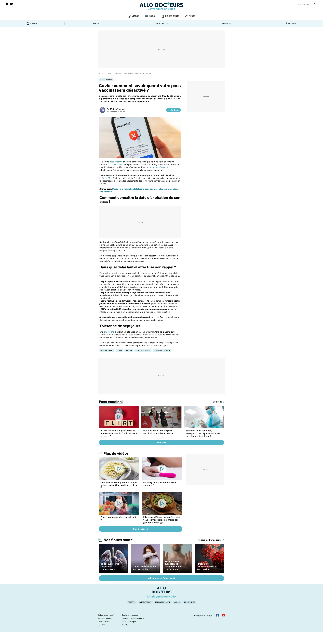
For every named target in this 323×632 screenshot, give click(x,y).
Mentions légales (105, 618)
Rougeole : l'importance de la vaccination (207, 566)
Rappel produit (145, 602)
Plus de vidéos (116, 453)
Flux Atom (125, 625)
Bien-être (160, 23)
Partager (175, 110)
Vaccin (129, 350)
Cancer (177, 602)
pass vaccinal (116, 161)
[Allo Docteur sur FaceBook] (7, 4)
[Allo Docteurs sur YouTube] (11, 4)
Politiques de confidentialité (133, 618)
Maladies (117, 73)
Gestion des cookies (130, 615)
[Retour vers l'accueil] (161, 6)
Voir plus (161, 442)
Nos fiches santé (118, 540)
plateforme (109, 332)
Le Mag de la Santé (162, 350)
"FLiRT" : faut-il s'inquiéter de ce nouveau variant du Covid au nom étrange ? (118, 433)
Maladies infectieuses (131, 73)
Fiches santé (172, 16)
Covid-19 (106, 178)
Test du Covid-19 (143, 350)
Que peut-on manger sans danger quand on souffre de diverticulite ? (119, 485)
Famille (225, 23)
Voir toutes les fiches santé (161, 578)
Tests (192, 16)
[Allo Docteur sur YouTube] (223, 615)
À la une (34, 23)
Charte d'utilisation (105, 621)
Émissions (291, 23)
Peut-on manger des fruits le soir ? (118, 518)
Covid (119, 350)
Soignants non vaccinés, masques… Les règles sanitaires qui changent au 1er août (203, 433)
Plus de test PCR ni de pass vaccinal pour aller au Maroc (158, 432)
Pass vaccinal (147, 73)
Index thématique (129, 621)
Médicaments (189, 602)
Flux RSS (101, 625)
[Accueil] (161, 592)
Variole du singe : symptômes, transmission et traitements (174, 565)
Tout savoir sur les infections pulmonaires (110, 566)
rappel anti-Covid (157, 167)
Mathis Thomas (117, 109)
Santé (96, 23)
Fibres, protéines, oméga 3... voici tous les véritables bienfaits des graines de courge (161, 520)
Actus (152, 16)
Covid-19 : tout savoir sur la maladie (144, 568)
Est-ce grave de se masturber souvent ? (159, 484)
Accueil (101, 73)
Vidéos (135, 16)
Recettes (131, 602)
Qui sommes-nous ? (106, 615)
